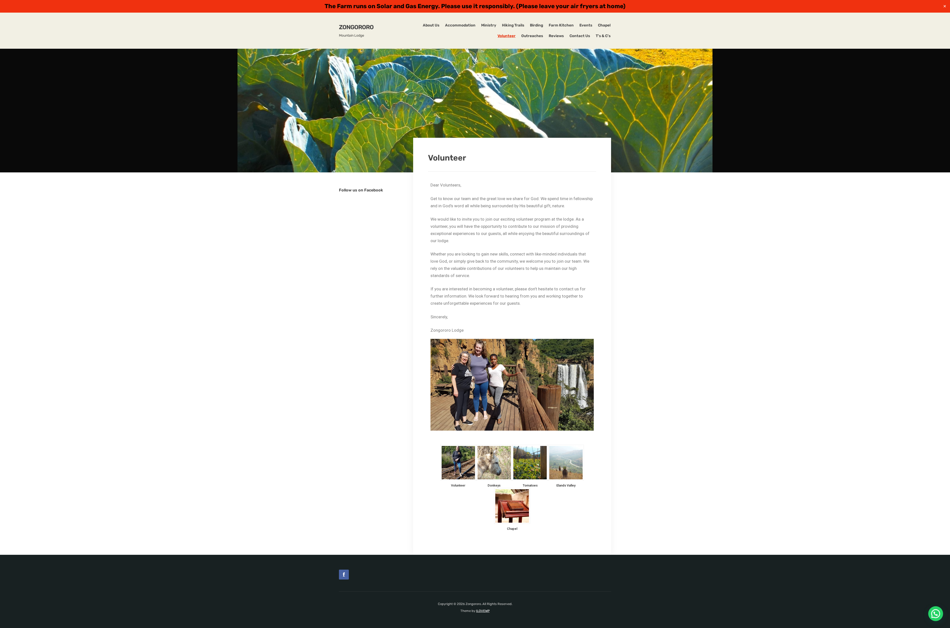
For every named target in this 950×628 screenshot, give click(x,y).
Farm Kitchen (561, 25)
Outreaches (532, 36)
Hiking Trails (513, 25)
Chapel (604, 25)
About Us (431, 25)
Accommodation (460, 25)
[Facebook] (344, 575)
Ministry (488, 25)
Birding (536, 25)
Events (585, 25)
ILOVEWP (483, 611)
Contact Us (580, 36)
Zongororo (356, 27)
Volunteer (507, 36)
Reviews (556, 36)
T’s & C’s (603, 36)
